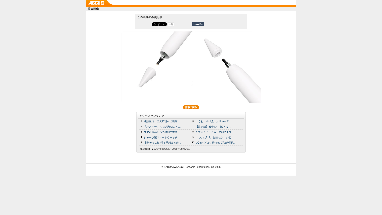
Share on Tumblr (198, 24)
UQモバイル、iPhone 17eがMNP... (216, 142)
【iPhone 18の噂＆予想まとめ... (162, 142)
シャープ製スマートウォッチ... (162, 137)
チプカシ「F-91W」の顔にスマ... (215, 132)
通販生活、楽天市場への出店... (162, 121)
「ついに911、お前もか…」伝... (214, 137)
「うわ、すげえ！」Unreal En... (214, 121)
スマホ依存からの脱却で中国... (162, 132)
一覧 (171, 24)
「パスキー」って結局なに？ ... (162, 126)
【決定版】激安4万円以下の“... (213, 126)
